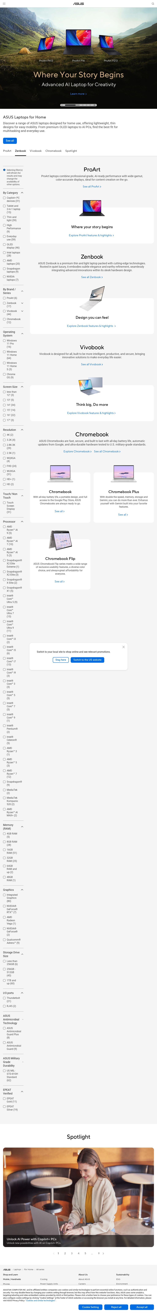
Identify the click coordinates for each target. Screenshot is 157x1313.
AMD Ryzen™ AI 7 (11, 538)
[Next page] (103, 1253)
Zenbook (8, 302)
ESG (118, 1279)
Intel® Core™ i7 (11, 657)
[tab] (62, 105)
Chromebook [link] (53, 151)
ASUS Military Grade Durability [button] (11, 1062)
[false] (78, 81)
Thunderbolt (9, 997)
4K (4, 434)
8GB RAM (8, 841)
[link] (78, 4)
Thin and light (10, 216)
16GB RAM (9, 848)
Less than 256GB (8, 961)
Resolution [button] (9, 429)
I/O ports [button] (8, 993)
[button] (4, 3)
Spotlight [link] (71, 151)
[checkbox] (13, 209)
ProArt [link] (7, 151)
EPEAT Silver (10, 1105)
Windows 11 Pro (12, 339)
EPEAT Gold (9, 1097)
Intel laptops (9, 251)
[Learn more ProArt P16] (78, 108)
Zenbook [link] (20, 151)
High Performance (10, 225)
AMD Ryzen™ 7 (11, 769)
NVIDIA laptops (11, 275)
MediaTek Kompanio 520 (11, 798)
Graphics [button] (8, 889)
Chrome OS (9, 373)
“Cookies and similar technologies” (40, 1300)
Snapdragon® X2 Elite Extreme (12, 560)
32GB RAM (9, 857)
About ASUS (84, 1279)
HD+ (5, 478)
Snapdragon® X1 (10, 588)
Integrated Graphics (8, 895)
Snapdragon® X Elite (12, 580)
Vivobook (8, 310)
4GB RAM (8, 832)
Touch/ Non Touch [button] (10, 495)
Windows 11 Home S (9, 363)
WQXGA (7, 457)
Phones (6, 1284)
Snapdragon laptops (9, 269)
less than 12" (10, 391)
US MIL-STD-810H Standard (11, 1071)
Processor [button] (9, 521)
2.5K (5, 452)
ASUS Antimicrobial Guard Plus (10, 1028)
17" (5, 419)
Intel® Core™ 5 (11, 691)
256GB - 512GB (11, 968)
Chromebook (10, 318)
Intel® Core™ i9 (11, 668)
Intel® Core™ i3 (11, 635)
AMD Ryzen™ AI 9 (11, 527)
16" (5, 414)
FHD (5, 465)
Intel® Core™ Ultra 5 (10, 596)
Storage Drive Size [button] (11, 954)
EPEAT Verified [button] (7, 1091)
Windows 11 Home (9, 352)
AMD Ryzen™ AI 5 (11, 549)
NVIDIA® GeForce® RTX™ (12, 906)
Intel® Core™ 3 (11, 680)
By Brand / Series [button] (9, 291)
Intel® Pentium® (8, 726)
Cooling (43, 1279)
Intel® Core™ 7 (11, 702)
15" (5, 409)
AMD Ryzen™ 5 (11, 758)
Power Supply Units (49, 1284)
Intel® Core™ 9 (11, 713)
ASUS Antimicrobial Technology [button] (11, 1019)
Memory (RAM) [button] (8, 826)
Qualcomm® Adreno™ (10, 940)
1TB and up (9, 979)
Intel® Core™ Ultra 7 (10, 607)
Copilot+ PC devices (9, 198)
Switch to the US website (87, 659)
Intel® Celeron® (11, 736)
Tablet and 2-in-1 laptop (11, 206)
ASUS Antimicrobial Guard (10, 1043)
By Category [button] (10, 192)
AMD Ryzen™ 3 (11, 747)
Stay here (61, 659)
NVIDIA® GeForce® (8, 929)
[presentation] (4, 170)
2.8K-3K (7, 444)
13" (5, 399)
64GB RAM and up (11, 866)
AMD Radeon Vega (10, 917)
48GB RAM (9, 876)
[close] (123, 647)
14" (5, 404)
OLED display (10, 243)
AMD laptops (10, 259)
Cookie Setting (90, 1307)
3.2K (5, 439)
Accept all (141, 1307)
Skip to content (3, 9)
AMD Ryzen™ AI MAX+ (11, 809)
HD (4, 483)
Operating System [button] (9, 333)
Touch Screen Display (10, 503)
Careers (82, 1284)
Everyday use (10, 235)
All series (40, 1269)
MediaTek (8, 789)
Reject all (116, 1307)
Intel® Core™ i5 (11, 646)
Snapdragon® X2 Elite (10, 572)
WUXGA (7, 470)
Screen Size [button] (10, 386)
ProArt (6, 297)
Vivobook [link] (36, 151)
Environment (122, 1284)
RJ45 (6, 1005)
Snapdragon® (10, 781)
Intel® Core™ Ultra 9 (10, 622)
